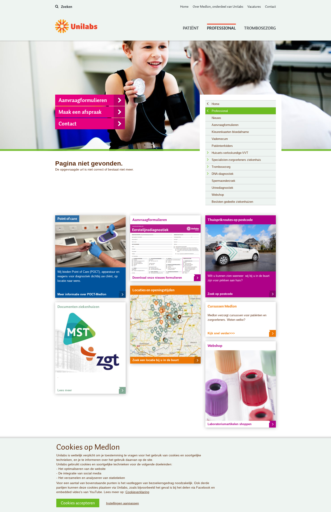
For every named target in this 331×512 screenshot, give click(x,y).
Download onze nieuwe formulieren (157, 277)
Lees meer (64, 390)
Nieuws (216, 118)
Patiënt (191, 27)
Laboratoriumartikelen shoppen (230, 424)
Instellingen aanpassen (122, 503)
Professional (221, 27)
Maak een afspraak (80, 112)
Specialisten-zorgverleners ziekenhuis (236, 160)
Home (184, 6)
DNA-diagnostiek (223, 173)
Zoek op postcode (220, 294)
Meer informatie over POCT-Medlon (81, 294)
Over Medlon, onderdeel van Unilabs (218, 6)
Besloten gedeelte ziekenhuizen (232, 201)
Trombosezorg (260, 27)
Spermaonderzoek (223, 180)
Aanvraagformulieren (83, 100)
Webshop (218, 194)
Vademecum (220, 139)
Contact (270, 6)
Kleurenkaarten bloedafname (230, 132)
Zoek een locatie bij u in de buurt (155, 360)
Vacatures (254, 6)
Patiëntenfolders (222, 146)
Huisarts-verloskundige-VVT (230, 153)
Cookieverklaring (137, 492)
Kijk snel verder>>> (221, 333)
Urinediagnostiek (222, 187)
